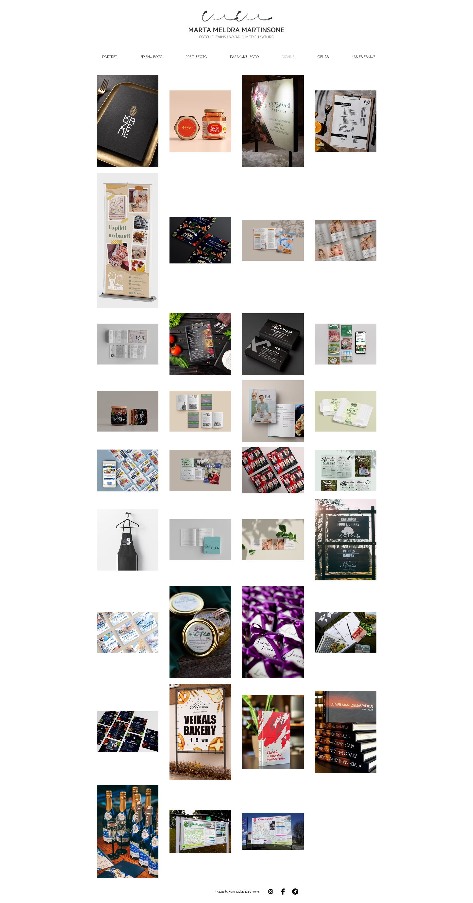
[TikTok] (295, 891)
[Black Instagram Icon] (271, 891)
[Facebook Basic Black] (283, 891)
